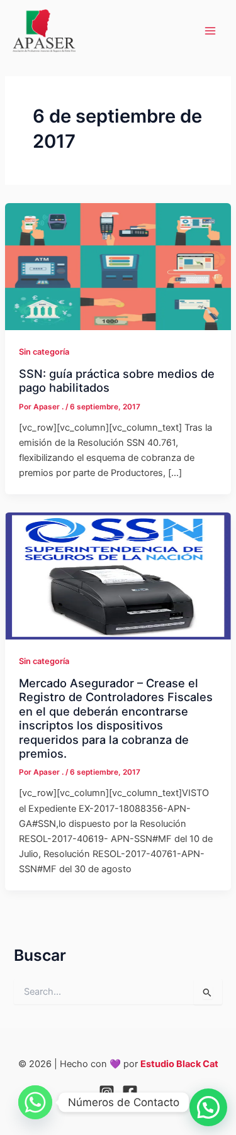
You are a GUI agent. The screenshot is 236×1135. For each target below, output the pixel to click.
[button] (208, 1107)
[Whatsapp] (35, 1102)
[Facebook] (130, 1092)
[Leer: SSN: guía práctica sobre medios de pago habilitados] (118, 266)
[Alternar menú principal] (210, 31)
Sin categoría (44, 352)
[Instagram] (107, 1092)
